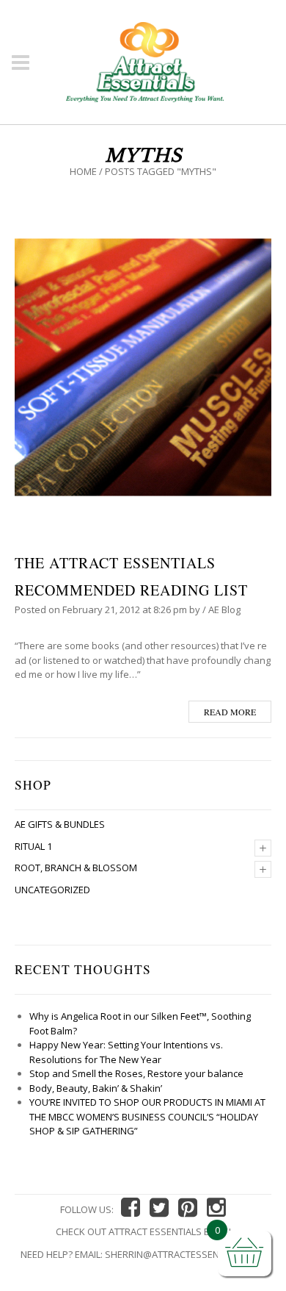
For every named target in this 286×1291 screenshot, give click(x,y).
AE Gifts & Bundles (60, 824)
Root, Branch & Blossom (76, 867)
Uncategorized (52, 889)
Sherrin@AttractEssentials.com (185, 1254)
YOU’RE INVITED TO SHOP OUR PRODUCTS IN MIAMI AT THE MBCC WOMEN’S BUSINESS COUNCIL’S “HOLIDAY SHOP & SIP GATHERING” (147, 1116)
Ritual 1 (33, 846)
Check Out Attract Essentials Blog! (143, 1231)
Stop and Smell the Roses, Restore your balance (136, 1073)
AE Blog (224, 609)
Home (83, 171)
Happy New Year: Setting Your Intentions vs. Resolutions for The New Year (126, 1052)
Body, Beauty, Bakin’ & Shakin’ (95, 1088)
